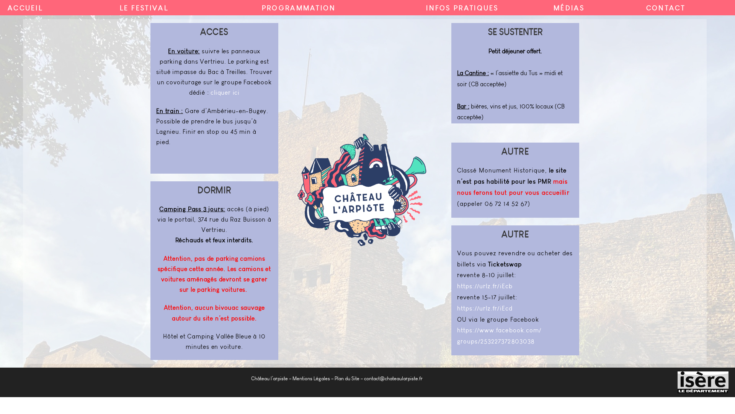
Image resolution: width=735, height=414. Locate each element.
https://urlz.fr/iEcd (485, 308)
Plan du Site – (349, 378)
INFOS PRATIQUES (462, 8)
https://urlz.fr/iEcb (485, 286)
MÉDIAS (569, 8)
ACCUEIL (25, 8)
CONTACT (665, 8)
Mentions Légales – (312, 378)
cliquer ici (225, 92)
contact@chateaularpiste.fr (393, 378)
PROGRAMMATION (299, 8)
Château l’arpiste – (271, 378)
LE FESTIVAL (144, 8)
